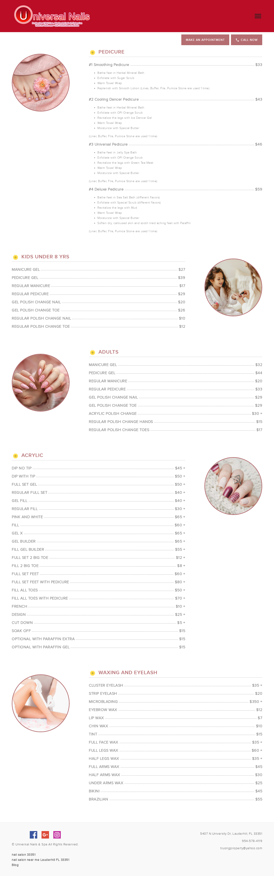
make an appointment (205, 40)
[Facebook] (33, 835)
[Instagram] (57, 835)
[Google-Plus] (45, 835)
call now (249, 40)
